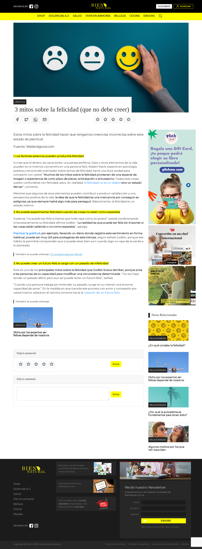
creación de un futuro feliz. (102, 292)
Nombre (134, 508)
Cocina (135, 15)
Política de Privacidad (116, 544)
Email (136, 502)
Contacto (185, 544)
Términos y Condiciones (138, 544)
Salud (77, 15)
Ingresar (185, 6)
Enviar (116, 364)
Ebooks (149, 15)
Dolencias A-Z (59, 15)
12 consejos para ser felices (66, 254)
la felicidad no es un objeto (102, 182)
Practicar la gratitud (26, 233)
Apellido (134, 514)
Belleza (120, 15)
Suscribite (164, 6)
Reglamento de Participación (165, 544)
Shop (41, 15)
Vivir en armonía (98, 15)
